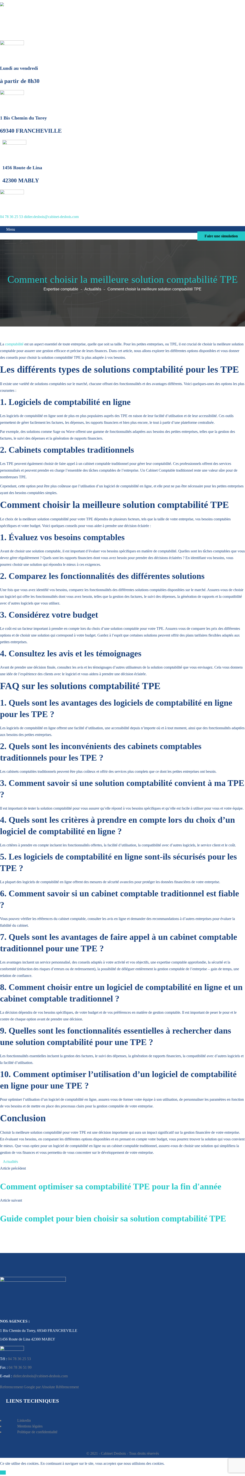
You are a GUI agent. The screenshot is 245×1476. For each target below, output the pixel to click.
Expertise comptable (61, 289)
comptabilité (14, 344)
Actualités (92, 289)
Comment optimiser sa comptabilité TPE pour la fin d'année (110, 1186)
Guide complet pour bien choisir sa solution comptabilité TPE (113, 1218)
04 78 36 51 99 (20, 1367)
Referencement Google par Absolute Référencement (39, 1387)
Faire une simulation (221, 236)
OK (3, 1473)
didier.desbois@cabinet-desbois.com (51, 217)
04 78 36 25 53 (11, 217)
